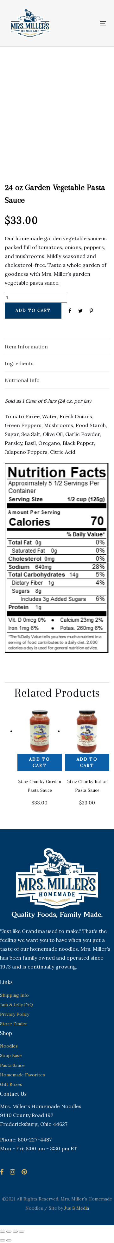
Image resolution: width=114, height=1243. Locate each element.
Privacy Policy (14, 1014)
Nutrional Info (22, 380)
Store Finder (13, 1024)
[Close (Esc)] (21, 1232)
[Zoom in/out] (2, 1232)
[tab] (57, 346)
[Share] (15, 1232)
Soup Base (11, 1055)
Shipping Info (14, 995)
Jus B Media (76, 1208)
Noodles (9, 1046)
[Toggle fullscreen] (8, 1232)
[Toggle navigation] (89, 23)
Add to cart (39, 762)
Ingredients (19, 363)
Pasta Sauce (12, 1065)
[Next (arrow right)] (8, 1240)
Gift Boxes (11, 1084)
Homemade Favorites (22, 1075)
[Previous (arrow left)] (2, 1240)
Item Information (26, 346)
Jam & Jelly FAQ (16, 1005)
